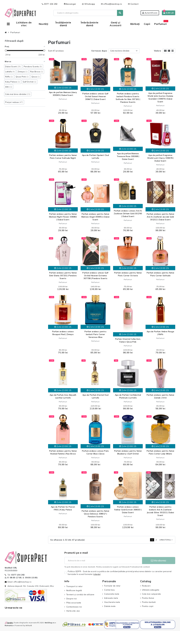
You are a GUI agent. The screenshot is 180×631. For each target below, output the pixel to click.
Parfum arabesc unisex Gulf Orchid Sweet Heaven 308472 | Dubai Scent (95, 96)
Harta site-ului (73, 611)
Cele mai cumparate (151, 594)
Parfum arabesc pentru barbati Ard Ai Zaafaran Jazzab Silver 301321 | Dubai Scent (160, 511)
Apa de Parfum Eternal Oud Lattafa (95, 396)
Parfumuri (63, 99)
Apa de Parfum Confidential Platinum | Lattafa (128, 396)
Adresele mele (111, 598)
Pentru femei (148, 598)
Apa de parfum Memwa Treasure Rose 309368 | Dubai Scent (128, 156)
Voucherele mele (112, 602)
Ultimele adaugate (150, 590)
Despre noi (71, 598)
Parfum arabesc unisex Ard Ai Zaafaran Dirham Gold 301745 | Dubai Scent (128, 213)
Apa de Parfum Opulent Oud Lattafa (95, 156)
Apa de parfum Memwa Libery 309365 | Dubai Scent (63, 93)
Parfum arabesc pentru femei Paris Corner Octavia (128, 274)
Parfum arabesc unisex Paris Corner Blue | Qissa (95, 452)
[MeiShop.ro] (20, 12)
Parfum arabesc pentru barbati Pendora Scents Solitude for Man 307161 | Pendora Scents (128, 97)
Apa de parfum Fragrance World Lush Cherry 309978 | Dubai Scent (160, 158)
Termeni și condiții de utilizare (80, 594)
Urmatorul (166, 540)
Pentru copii (147, 606)
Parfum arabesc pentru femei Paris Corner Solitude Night (63, 156)
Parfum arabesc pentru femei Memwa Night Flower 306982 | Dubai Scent (63, 217)
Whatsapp (89, 4)
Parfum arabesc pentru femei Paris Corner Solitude (160, 274)
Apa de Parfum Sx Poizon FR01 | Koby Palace (63, 508)
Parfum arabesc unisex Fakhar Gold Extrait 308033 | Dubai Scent (127, 510)
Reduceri (146, 586)
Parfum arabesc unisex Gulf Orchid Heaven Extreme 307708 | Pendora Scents (95, 275)
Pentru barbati (149, 602)
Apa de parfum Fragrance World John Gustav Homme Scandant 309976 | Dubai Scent (160, 97)
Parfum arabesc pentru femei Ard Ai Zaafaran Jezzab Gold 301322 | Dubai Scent (160, 217)
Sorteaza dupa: (99, 51)
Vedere (157, 51)
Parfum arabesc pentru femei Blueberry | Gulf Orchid (128, 452)
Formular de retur (112, 586)
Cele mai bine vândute (119, 51)
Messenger (70, 4)
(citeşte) (97, 574)
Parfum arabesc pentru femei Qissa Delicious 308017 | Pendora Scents (95, 514)
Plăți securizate (73, 603)
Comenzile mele (111, 594)
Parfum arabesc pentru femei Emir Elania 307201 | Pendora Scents (63, 275)
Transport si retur (74, 586)
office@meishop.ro (111, 4)
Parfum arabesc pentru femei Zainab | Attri (160, 396)
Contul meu (109, 590)
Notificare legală (74, 590)
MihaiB (29, 625)
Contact (133, 4)
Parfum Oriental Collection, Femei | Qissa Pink (128, 340)
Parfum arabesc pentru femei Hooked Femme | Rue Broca (63, 452)
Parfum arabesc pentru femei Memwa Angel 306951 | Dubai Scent (95, 217)
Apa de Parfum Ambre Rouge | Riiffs (160, 333)
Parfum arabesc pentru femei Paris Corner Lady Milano (160, 452)
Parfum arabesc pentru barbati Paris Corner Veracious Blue (95, 334)
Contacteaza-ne (74, 607)
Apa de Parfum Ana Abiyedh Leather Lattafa (63, 396)
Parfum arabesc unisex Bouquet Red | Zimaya (63, 333)
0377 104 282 (50, 4)
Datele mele (110, 606)
